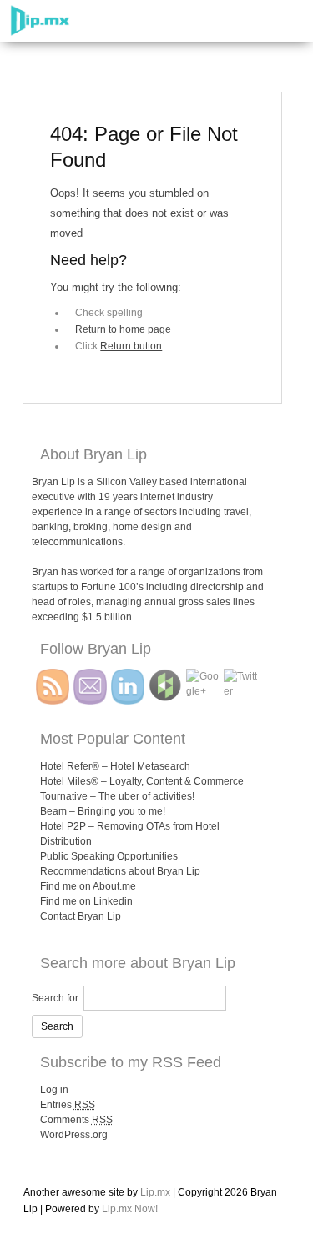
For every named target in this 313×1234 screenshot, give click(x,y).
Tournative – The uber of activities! (117, 796)
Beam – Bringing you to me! (102, 811)
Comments (76, 1120)
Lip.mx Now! (130, 1209)
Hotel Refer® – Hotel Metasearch (115, 766)
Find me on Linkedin (86, 901)
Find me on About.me (88, 886)
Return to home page (123, 329)
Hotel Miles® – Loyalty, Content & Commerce (142, 781)
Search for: (56, 998)
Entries (67, 1105)
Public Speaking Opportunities (109, 856)
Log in (54, 1090)
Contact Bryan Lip (80, 916)
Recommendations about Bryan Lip (120, 871)
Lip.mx (155, 1192)
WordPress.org (74, 1135)
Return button (131, 346)
